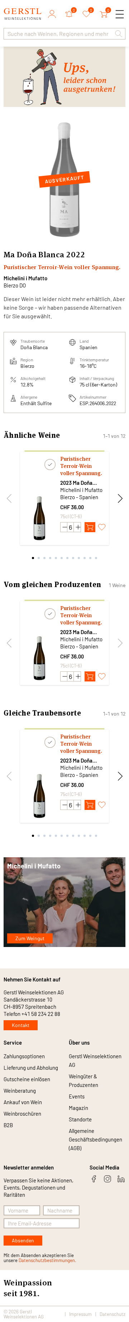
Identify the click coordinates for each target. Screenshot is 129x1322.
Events (77, 1096)
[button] (118, 33)
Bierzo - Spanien (79, 497)
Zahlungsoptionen (24, 1056)
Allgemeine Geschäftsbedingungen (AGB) (95, 1139)
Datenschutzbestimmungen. (47, 1260)
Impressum (80, 1314)
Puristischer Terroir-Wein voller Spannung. (81, 466)
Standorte (80, 1119)
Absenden (23, 1240)
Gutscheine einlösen (27, 1079)
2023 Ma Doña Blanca (76, 482)
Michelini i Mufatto (25, 278)
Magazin (78, 1108)
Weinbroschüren (22, 1113)
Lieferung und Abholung (31, 1067)
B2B (8, 1125)
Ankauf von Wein (23, 1102)
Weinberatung (20, 1090)
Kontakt (20, 1025)
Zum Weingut (29, 938)
